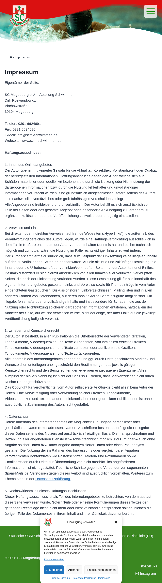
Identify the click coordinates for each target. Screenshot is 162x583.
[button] (116, 522)
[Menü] (150, 11)
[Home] (10, 57)
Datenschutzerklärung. (53, 479)
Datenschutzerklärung (84, 578)
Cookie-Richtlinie (61, 578)
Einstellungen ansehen (101, 569)
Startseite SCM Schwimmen (31, 536)
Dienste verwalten (54, 559)
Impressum (104, 578)
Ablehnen (74, 569)
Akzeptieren (54, 569)
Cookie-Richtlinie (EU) (135, 536)
